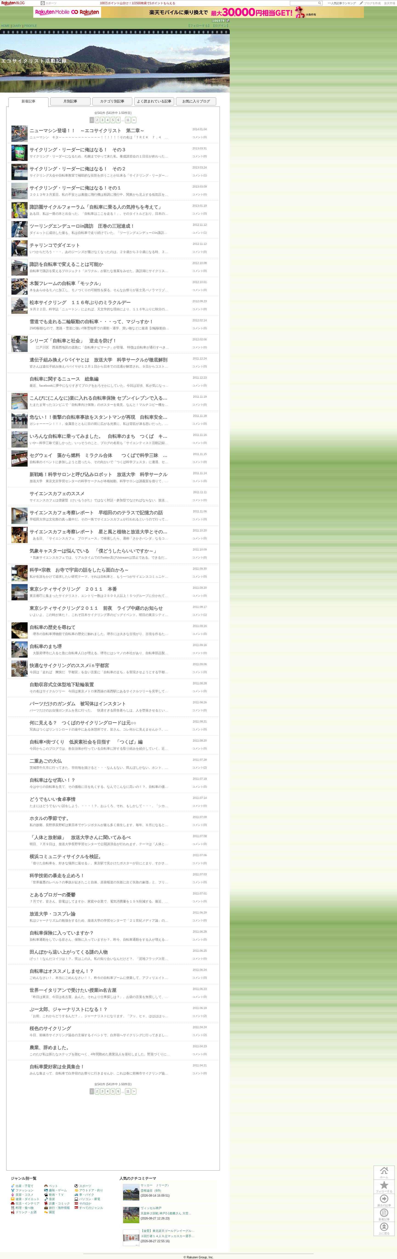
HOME (5, 26)
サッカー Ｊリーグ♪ (155, 1185)
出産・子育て (25, 1186)
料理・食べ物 (25, 1208)
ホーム (384, 1177)
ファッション (25, 1190)
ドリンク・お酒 (26, 1212)
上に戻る (384, 1233)
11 (127, 120)
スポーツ (51, 3)
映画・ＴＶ (56, 1194)
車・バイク (86, 1194)
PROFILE (30, 26)
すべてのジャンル (91, 1208)
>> (342, 3)
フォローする (384, 1191)
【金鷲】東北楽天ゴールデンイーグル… (167, 1231)
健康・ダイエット (28, 1199)
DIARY (17, 26)
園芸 (52, 1212)
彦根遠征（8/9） (152, 1190)
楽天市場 (389, 3)
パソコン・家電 (89, 1199)
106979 (218, 21)
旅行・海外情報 (59, 1208)
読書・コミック (59, 1203)
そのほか (85, 1203)
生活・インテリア (28, 1203)
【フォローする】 (199, 25)
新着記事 (384, 1219)
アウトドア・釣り (91, 1190)
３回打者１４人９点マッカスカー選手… (167, 1236)
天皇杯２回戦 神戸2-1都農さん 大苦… (166, 1213)
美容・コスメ (25, 1194)
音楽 (52, 1199)
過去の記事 (384, 1205)
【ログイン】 (221, 25)
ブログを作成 (372, 3)
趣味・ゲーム (58, 1190)
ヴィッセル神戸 (151, 1208)
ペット (53, 1186)
